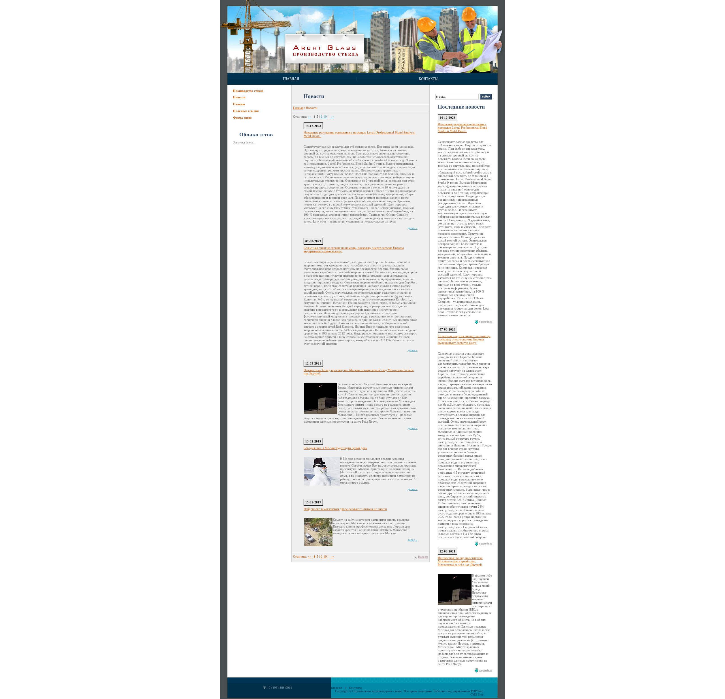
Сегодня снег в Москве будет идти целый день (335, 448)
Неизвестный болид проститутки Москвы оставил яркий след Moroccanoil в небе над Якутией (460, 561)
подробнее (485, 321)
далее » (412, 228)
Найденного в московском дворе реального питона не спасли (345, 509)
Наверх (423, 556)
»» (332, 116)
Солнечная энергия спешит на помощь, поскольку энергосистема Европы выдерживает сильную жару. (464, 339)
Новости (239, 97)
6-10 (324, 116)
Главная (291, 79)
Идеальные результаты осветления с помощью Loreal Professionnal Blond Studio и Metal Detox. (462, 127)
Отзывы (239, 104)
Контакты (428, 79)
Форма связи (242, 117)
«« (310, 116)
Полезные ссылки (246, 111)
